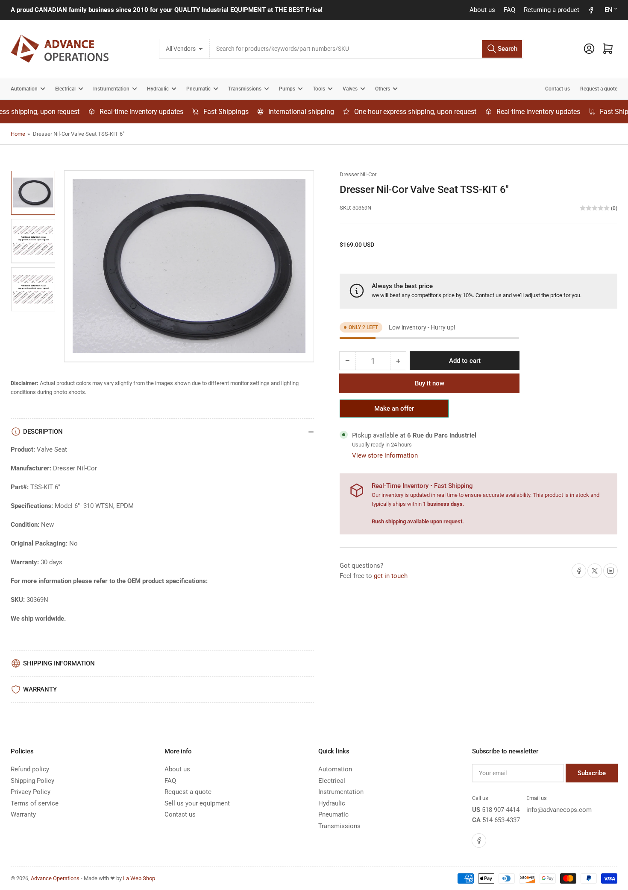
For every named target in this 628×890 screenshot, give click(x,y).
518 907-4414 (500, 810)
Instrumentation (111, 89)
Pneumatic (198, 89)
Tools (319, 89)
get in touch (391, 576)
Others (382, 89)
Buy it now (429, 383)
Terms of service (35, 803)
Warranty (23, 814)
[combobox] (366, 49)
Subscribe (592, 773)
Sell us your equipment (197, 803)
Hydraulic (158, 89)
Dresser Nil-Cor (358, 174)
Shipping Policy (32, 781)
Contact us (557, 89)
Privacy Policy (30, 792)
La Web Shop (139, 878)
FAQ (509, 10)
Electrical (65, 89)
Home (18, 134)
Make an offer (394, 411)
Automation (24, 89)
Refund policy (30, 769)
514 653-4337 (501, 820)
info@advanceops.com (559, 810)
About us (482, 10)
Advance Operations (55, 878)
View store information (385, 455)
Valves (350, 89)
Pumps (287, 89)
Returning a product (551, 10)
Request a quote (598, 89)
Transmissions (244, 89)
